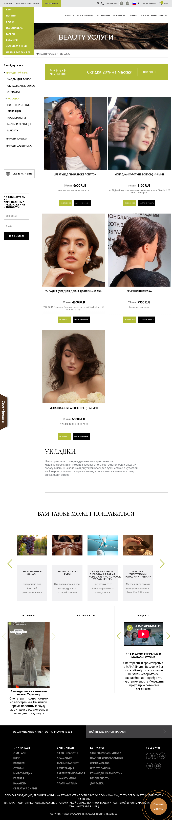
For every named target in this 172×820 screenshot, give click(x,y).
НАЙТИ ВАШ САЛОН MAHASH (107, 731)
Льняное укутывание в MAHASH (37, 574)
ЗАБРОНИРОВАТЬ (82, 203)
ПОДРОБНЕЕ (65, 203)
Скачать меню (22, 173)
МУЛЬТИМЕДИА (14, 28)
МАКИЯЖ (12, 130)
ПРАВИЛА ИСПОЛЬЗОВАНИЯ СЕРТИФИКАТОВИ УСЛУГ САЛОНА (106, 763)
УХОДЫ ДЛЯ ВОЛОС (19, 79)
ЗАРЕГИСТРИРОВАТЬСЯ (71, 773)
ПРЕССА (10, 22)
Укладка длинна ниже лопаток (75, 190)
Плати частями (67, 783)
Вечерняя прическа (139, 307)
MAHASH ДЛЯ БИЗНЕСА (18, 52)
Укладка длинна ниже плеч (74, 424)
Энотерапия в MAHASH (107, 572)
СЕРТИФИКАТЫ (103, 16)
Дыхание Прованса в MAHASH (72, 574)
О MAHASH (19, 753)
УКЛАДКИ (13, 98)
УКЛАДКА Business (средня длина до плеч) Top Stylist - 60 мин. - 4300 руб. (73, 308)
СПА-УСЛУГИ (68, 16)
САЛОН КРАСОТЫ (85, 16)
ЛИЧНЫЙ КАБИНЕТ (150, 3)
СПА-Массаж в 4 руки (143, 572)
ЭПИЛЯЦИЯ (14, 111)
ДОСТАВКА (97, 783)
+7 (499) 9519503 (112, 3)
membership (58, 72)
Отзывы (18, 768)
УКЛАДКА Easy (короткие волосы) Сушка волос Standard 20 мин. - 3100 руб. (139, 191)
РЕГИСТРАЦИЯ (65, 768)
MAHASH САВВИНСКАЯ (19, 145)
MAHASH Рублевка (46, 54)
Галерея (10, 34)
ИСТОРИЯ (11, 16)
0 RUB (164, 3)
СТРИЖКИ (13, 92)
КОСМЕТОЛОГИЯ (17, 117)
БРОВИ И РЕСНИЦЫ (19, 124)
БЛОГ (9, 10)
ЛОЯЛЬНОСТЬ (119, 16)
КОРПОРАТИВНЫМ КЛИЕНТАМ (154, 16)
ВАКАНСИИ (12, 40)
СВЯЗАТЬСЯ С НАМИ (16, 46)
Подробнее (150, 72)
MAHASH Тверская (16, 138)
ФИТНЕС (134, 16)
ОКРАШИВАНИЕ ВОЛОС (21, 85)
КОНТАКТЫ (97, 748)
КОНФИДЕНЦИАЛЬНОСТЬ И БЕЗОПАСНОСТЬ (106, 776)
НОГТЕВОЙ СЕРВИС (18, 105)
